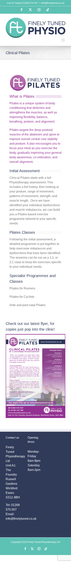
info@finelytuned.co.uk (52, 3)
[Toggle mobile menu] (63, 40)
